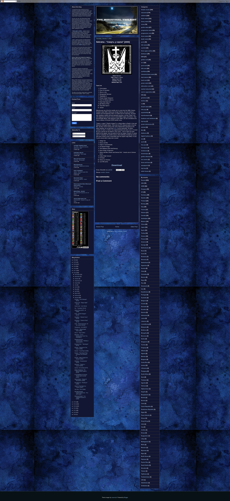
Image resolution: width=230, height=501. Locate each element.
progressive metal (146, 30)
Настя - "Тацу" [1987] (80, 332)
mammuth (114, 497)
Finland (143, 201)
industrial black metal (147, 74)
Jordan (143, 430)
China (143, 224)
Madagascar (145, 441)
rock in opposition (146, 92)
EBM (142, 56)
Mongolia (144, 333)
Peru (142, 283)
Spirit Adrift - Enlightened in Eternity (81, 166)
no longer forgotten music (80, 145)
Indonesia (144, 315)
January (77, 297)
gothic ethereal (145, 156)
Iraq (142, 427)
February (77, 295)
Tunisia (143, 344)
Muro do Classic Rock (79, 158)
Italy (142, 206)
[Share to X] (120, 170)
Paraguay (144, 371)
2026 (74, 260)
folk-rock (144, 68)
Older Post (134, 226)
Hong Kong (144, 421)
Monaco (143, 447)
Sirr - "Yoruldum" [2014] (80, 308)
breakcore (144, 150)
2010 (74, 412)
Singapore (144, 341)
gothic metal (145, 27)
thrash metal (145, 106)
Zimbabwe (144, 485)
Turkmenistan (145, 477)
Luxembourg (145, 324)
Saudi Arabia (145, 465)
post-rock (144, 65)
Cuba (142, 403)
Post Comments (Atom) (120, 231)
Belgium (143, 300)
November (77, 276)
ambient (143, 15)
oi (141, 103)
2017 (74, 270)
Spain (143, 230)
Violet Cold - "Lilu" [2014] (81, 306)
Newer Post (100, 226)
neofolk (103, 172)
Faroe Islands (145, 415)
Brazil (142, 250)
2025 (74, 262)
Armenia (143, 242)
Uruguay (143, 347)
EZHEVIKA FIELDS (78, 152)
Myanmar (144, 450)
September (77, 280)
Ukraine (107, 172)
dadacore (144, 133)
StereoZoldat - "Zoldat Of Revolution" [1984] (81, 380)
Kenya (143, 433)
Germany (144, 195)
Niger (142, 453)
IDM (142, 95)
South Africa (145, 374)
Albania (143, 350)
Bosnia (143, 400)
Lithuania (144, 368)
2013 (74, 406)
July (76, 285)
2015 (74, 402)
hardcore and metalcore (148, 118)
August (76, 283)
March (76, 293)
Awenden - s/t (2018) (78, 186)
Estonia (143, 312)
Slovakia (143, 468)
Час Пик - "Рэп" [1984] (80, 389)
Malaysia (143, 327)
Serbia (143, 339)
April (76, 291)
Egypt (143, 412)
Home (117, 226)
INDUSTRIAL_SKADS (79, 191)
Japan (143, 227)
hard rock (144, 80)
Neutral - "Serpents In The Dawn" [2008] (81, 348)
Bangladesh (144, 394)
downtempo (144, 153)
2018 (74, 268)
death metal (144, 39)
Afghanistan (145, 388)
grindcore (144, 98)
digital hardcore (146, 136)
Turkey (143, 233)
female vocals (145, 9)
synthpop (144, 71)
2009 (74, 414)
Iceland (143, 365)
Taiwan (143, 471)
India (142, 424)
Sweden (143, 198)
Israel (142, 253)
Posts (75, 133)
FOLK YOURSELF (78, 170)
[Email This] (117, 170)
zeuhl (142, 142)
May (76, 289)
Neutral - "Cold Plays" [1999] (81, 351)
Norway (143, 203)
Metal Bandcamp (78, 164)
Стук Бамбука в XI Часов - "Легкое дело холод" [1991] (81, 376)
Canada (143, 215)
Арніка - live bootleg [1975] (81, 367)
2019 (74, 266)
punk (142, 42)
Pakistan (143, 459)
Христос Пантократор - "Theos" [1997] (80, 386)
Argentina (144, 265)
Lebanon (144, 321)
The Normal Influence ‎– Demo (80, 179)
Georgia (143, 245)
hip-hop (143, 121)
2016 (74, 272)
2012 (74, 408)
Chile (142, 271)
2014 (74, 404)
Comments (77, 136)
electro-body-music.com (80, 198)
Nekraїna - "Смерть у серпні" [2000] (113, 42)
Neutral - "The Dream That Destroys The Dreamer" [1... (81, 354)
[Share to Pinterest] (124, 170)
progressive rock (146, 33)
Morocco (143, 336)
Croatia (143, 303)
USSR (142, 186)
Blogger (126, 497)
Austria (143, 268)
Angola (143, 391)
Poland (143, 239)
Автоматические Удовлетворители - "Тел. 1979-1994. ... (81, 393)
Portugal (143, 294)
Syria (142, 377)
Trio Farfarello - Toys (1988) (80, 154)
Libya (142, 438)
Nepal (143, 280)
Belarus (143, 221)
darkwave (144, 53)
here (115, 128)
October (77, 278)
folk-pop (143, 109)
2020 (74, 264)
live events (144, 159)
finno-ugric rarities (146, 51)
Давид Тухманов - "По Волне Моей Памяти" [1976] (81, 371)
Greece (143, 236)
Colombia (144, 274)
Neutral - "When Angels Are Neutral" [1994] (81, 358)
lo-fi (142, 62)
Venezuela (144, 286)
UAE (142, 480)
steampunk (144, 165)
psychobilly (144, 112)
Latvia (143, 318)
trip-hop (143, 168)
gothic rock (144, 59)
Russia (143, 180)
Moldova (143, 330)
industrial (144, 12)
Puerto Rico (144, 462)
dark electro (144, 77)
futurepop (144, 147)
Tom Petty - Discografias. (79, 160)
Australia (144, 297)
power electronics (146, 124)
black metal (144, 18)
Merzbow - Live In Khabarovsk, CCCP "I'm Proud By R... (81, 336)
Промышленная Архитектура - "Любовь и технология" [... (81, 341)
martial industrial (146, 89)
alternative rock (146, 86)
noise (142, 24)
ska (142, 139)
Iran (142, 289)
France (143, 209)
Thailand (143, 380)
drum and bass (145, 162)
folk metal (144, 45)
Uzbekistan (144, 482)
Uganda (143, 383)
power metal (145, 83)
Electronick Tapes (78, 178)
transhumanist (145, 115)
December (77, 274)
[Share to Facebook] (122, 170)
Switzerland (144, 262)
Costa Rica (144, 362)
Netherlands (145, 248)
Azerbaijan (144, 218)
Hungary (143, 189)
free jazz (143, 145)
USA (142, 183)
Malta (142, 444)
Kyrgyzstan (144, 436)
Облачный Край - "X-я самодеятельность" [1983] (80, 397)
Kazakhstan (144, 292)
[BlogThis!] (118, 170)
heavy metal (144, 21)
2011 (74, 410)
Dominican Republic (147, 409)
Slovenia (143, 259)
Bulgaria (143, 359)
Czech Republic (146, 406)
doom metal (144, 36)
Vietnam (143, 386)
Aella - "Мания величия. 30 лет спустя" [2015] (81, 324)
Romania (143, 256)
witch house (145, 171)
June (76, 287)
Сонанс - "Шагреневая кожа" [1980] (80, 330)
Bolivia (143, 397)
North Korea (144, 456)
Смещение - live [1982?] (81, 327)
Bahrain (143, 356)
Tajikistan (144, 474)
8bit (142, 130)
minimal (143, 127)
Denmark (143, 306)
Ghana (143, 418)
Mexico (143, 277)
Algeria (143, 353)
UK (142, 192)
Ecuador (143, 309)
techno (143, 100)
